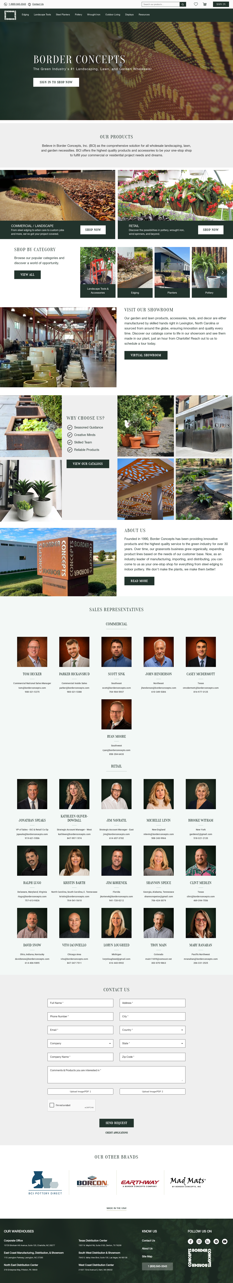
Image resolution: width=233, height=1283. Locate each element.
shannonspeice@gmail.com (158, 896)
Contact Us (38, 4)
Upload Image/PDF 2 (152, 1091)
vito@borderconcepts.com (74, 959)
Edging (25, 14)
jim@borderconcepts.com (116, 834)
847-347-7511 (74, 963)
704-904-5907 (116, 692)
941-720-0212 (116, 900)
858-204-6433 (116, 754)
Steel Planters (63, 14)
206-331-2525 (201, 963)
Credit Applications (116, 1132)
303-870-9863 (158, 963)
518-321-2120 (201, 838)
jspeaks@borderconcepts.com (32, 834)
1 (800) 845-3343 (17, 4)
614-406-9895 (32, 963)
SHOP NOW (93, 230)
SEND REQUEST (116, 1123)
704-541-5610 (74, 900)
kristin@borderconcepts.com (74, 896)
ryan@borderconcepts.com (116, 750)
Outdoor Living (112, 14)
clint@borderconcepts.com (201, 896)
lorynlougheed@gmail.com (116, 959)
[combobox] (152, 1029)
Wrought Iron (93, 14)
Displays (129, 14)
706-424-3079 (158, 900)
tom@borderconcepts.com (32, 688)
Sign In (221, 4)
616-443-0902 (116, 963)
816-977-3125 (201, 692)
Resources (144, 14)
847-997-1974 (74, 838)
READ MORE (139, 581)
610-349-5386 (158, 692)
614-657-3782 (116, 838)
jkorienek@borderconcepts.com (116, 896)
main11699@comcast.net (158, 959)
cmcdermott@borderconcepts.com (201, 688)
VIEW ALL (27, 275)
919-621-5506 (32, 838)
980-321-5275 (32, 692)
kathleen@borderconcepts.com (74, 834)
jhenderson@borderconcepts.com (158, 688)
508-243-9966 (158, 838)
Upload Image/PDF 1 (80, 1091)
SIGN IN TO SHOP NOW (56, 82)
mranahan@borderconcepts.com (201, 959)
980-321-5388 (74, 692)
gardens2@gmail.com (201, 834)
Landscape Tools (42, 14)
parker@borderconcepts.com (74, 688)
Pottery (78, 14)
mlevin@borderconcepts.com (159, 834)
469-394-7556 (201, 900)
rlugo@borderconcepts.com (32, 896)
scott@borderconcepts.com (116, 688)
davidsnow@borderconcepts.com (32, 959)
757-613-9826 (32, 900)
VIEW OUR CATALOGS (88, 464)
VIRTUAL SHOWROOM (146, 355)
